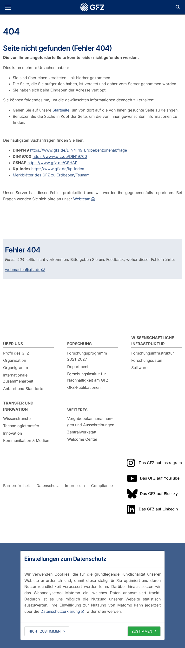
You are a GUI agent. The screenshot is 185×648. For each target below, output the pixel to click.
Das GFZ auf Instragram (160, 462)
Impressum (75, 485)
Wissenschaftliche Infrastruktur (152, 340)
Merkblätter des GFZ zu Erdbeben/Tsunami (52, 175)
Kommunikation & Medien (26, 440)
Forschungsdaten (146, 360)
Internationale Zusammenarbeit (18, 378)
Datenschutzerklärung (60, 611)
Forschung (79, 343)
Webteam (81, 198)
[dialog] (92, 595)
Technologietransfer (21, 425)
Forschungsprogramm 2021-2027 (87, 356)
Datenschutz (47, 485)
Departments (78, 366)
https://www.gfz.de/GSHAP (52, 162)
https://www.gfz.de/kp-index (57, 168)
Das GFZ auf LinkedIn (158, 509)
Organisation (14, 360)
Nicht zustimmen (44, 631)
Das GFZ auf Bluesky (159, 493)
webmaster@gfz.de (22, 269)
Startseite (61, 110)
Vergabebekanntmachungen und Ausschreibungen (90, 421)
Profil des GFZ (16, 353)
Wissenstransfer (17, 418)
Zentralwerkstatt (81, 432)
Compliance (102, 485)
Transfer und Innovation (18, 406)
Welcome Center (82, 439)
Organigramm (15, 367)
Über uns (13, 343)
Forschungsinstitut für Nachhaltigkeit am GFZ (87, 377)
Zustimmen (142, 631)
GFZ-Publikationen (83, 387)
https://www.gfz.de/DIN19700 (60, 156)
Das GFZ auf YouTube (159, 478)
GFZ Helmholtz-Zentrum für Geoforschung (92, 7)
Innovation (12, 433)
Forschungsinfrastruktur (152, 353)
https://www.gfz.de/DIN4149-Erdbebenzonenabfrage (78, 150)
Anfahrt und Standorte (23, 388)
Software (139, 367)
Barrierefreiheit (16, 485)
